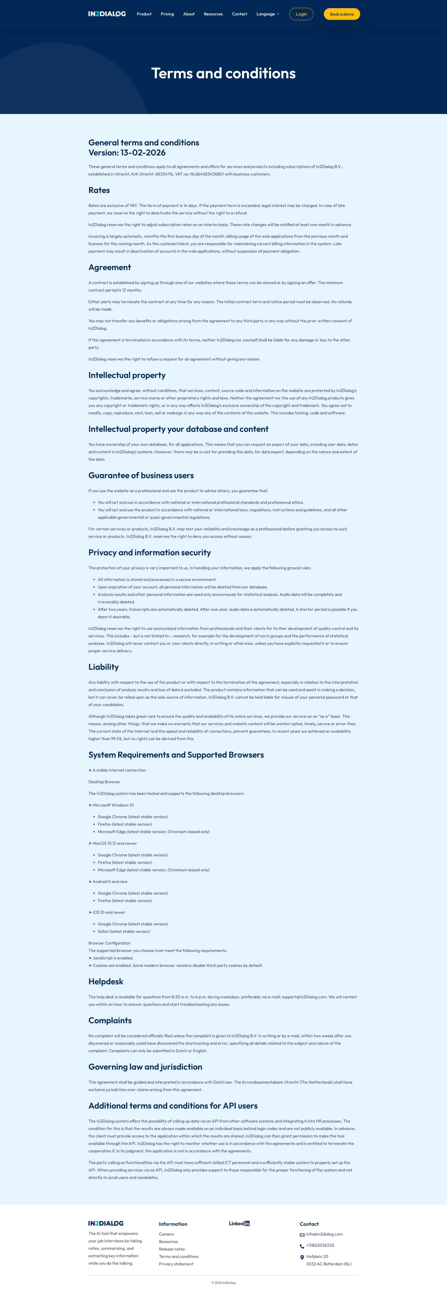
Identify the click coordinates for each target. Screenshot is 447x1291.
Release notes (172, 1249)
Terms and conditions (179, 1256)
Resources (213, 14)
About (189, 14)
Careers (166, 1234)
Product (144, 14)
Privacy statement (176, 1264)
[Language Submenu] (279, 14)
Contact (239, 14)
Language (266, 14)
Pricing (167, 14)
